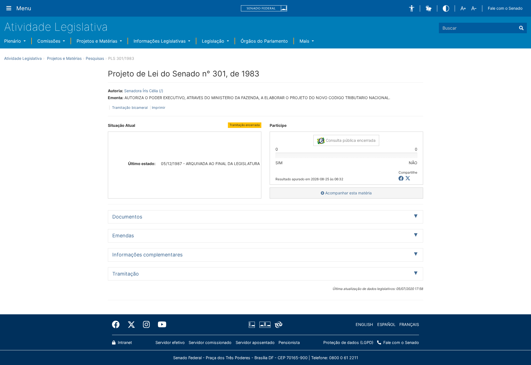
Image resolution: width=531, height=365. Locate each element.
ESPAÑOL (386, 324)
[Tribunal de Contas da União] (277, 324)
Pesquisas (95, 58)
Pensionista (289, 342)
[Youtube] (160, 324)
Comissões (49, 41)
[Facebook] (118, 324)
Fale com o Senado (505, 8)
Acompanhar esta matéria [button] (348, 193)
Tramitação (125, 274)
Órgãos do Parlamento (264, 41)
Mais (305, 41)
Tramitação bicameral (130, 108)
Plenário (13, 41)
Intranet (124, 342)
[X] (407, 178)
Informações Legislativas (160, 41)
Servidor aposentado (255, 342)
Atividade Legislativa (56, 27)
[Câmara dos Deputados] (253, 324)
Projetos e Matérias (98, 41)
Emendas (123, 235)
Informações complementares (147, 255)
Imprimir (158, 108)
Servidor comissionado (210, 342)
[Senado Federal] (264, 8)
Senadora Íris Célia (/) (143, 90)
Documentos (127, 217)
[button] (411, 8)
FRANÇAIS (409, 324)
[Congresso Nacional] (264, 324)
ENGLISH (364, 324)
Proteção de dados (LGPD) (348, 342)
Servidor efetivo (170, 342)
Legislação (214, 41)
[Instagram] (146, 324)
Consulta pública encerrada (350, 140)
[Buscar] (521, 28)
